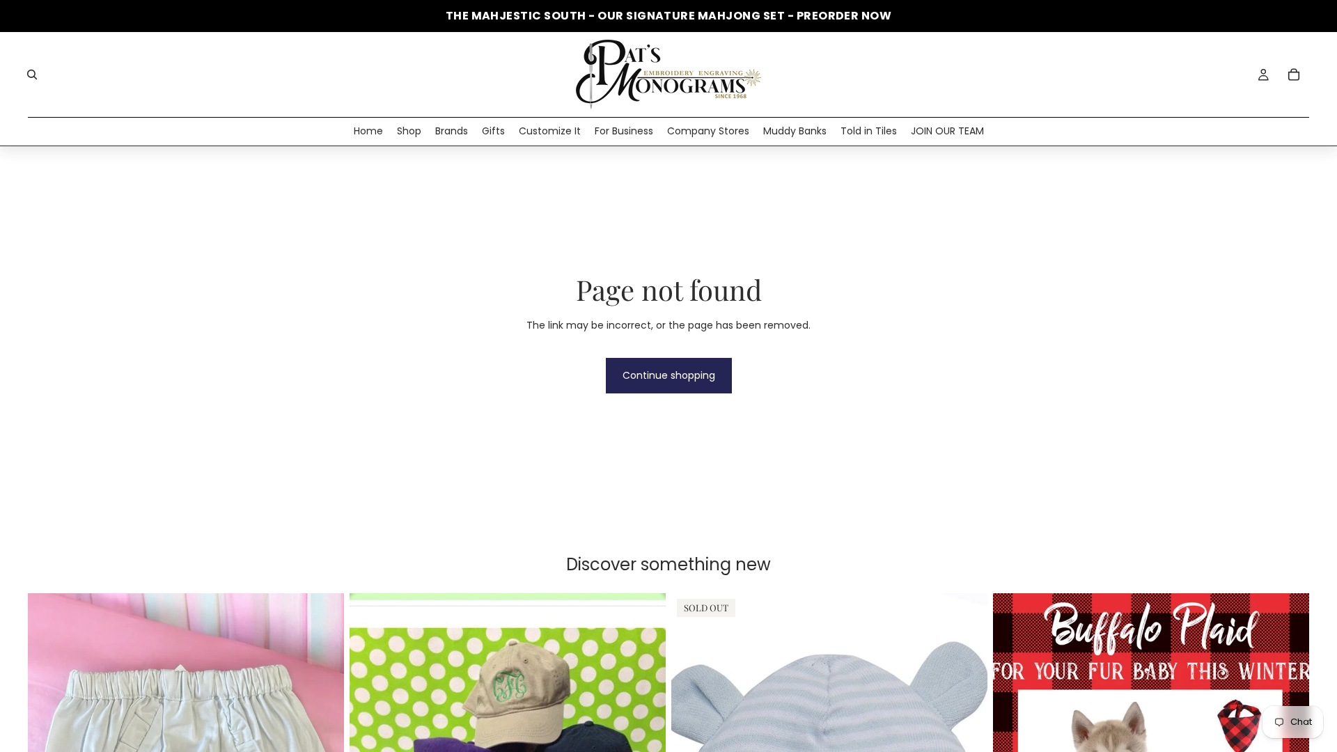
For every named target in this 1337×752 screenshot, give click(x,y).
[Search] (32, 74)
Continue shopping (669, 375)
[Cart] (1294, 74)
